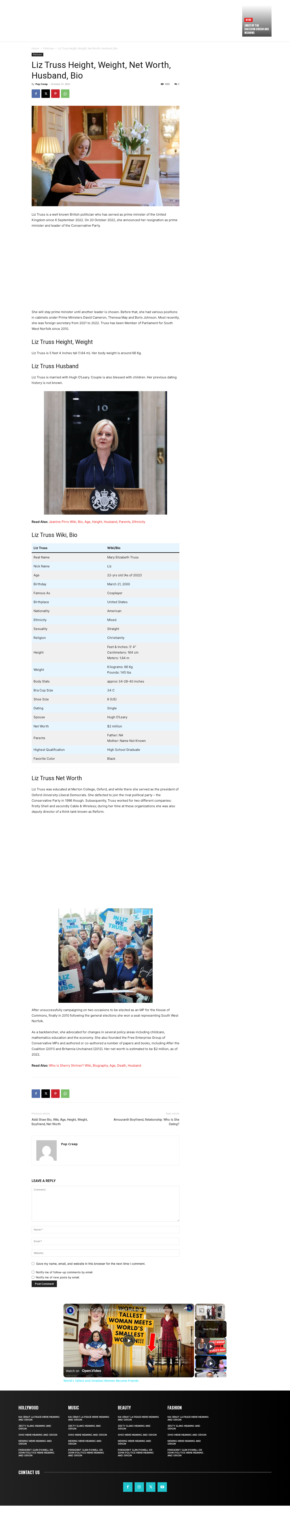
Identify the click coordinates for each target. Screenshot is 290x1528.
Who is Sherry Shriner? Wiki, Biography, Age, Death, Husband (95, 1065)
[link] (70, 1310)
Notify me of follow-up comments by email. (64, 1272)
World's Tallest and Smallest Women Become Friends (124, 1310)
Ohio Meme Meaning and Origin (37, 1435)
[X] (45, 93)
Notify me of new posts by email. (58, 1277)
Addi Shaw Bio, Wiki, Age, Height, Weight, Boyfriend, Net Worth (60, 1122)
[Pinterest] (55, 93)
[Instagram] (139, 1487)
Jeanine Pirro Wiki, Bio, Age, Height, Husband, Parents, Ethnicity (97, 522)
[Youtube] (162, 1487)
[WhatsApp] (65, 93)
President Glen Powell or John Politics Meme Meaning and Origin (36, 1453)
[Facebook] (36, 93)
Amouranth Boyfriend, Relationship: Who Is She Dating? (146, 1122)
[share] (185, 1308)
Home (35, 48)
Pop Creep (41, 84)
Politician (48, 48)
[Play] (211, 1346)
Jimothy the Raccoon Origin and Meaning (256, 29)
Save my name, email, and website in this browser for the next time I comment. (90, 1263)
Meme (248, 19)
